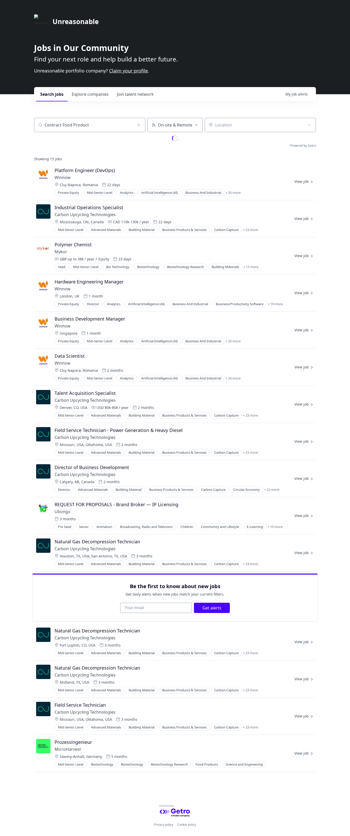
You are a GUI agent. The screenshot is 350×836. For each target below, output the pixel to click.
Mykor (61, 252)
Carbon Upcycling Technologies (85, 214)
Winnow (62, 177)
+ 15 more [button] (251, 266)
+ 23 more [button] (250, 229)
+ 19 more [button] (275, 304)
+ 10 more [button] (275, 526)
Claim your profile (128, 71)
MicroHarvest (68, 749)
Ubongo (62, 511)
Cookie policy (186, 824)
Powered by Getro (303, 145)
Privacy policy (163, 824)
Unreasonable (76, 21)
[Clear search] (138, 125)
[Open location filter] (309, 125)
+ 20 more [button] (233, 192)
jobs (52, 94)
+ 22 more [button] (271, 489)
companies (90, 94)
